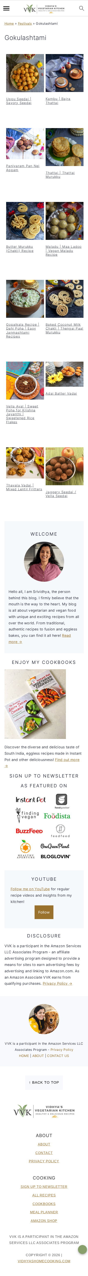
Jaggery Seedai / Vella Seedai (61, 494)
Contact (44, 1153)
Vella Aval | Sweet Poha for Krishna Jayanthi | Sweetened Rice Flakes (22, 414)
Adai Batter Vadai (61, 393)
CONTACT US (58, 1056)
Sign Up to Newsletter (44, 1186)
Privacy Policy (62, 1050)
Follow (44, 912)
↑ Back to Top (44, 1082)
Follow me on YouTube (30, 889)
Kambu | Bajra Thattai (58, 101)
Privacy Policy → (57, 983)
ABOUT (38, 1056)
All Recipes (44, 1195)
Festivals (25, 23)
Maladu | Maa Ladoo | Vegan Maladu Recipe (64, 250)
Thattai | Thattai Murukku (60, 175)
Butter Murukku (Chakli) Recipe (20, 249)
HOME (24, 1056)
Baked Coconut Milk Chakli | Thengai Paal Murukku (64, 328)
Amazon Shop (44, 1221)
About (44, 1144)
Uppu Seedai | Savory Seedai (19, 101)
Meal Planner (44, 1212)
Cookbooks (44, 1204)
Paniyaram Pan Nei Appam (22, 168)
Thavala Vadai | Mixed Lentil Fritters (24, 487)
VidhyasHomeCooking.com (44, 1261)
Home (9, 23)
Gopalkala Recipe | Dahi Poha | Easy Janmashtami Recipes (22, 330)
